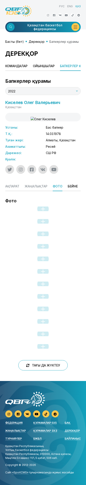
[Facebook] (54, 15)
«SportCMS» (20, 472)
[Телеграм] (79, 15)
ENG (70, 6)
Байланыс (73, 438)
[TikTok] (73, 15)
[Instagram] (48, 15)
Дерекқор (37, 41)
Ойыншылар (44, 66)
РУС (62, 6)
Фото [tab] (57, 186)
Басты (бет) (14, 41)
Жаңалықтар (15, 430)
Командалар (16, 66)
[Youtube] (66, 15)
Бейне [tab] (73, 186)
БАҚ (67, 422)
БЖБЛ (37, 438)
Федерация (13, 422)
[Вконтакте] (60, 15)
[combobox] (43, 91)
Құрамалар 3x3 (45, 430)
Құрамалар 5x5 (45, 422)
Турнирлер (13, 438)
